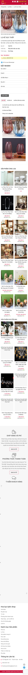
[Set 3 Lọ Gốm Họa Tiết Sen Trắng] (21, 227)
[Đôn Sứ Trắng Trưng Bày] (21, 178)
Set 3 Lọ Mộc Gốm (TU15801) (7, 311)
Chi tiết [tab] (3, 100)
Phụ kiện (3, 653)
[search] (22, 4)
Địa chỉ (3, 82)
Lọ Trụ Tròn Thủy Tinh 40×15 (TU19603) (7, 212)
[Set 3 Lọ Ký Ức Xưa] (21, 301)
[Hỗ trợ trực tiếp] (24, 667)
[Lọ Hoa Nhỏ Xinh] (21, 277)
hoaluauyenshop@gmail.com (9, 666)
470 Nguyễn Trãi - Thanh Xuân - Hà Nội (12, 659)
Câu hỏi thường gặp (6, 621)
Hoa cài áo (3, 648)
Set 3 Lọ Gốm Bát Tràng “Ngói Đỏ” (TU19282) (7, 261)
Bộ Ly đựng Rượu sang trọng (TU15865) (7, 361)
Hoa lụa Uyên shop (21, 671)
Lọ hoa (2, 632)
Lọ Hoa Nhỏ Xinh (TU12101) (21, 287)
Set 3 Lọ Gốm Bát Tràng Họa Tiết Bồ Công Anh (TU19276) (21, 262)
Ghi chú (3, 86)
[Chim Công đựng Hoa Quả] (7, 404)
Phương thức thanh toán (14, 459)
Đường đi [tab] (9, 100)
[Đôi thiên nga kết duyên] (7, 328)
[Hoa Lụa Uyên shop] (3, 2)
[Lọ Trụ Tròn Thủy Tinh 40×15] (7, 203)
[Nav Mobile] (25, 4)
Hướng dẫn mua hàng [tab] (19, 100)
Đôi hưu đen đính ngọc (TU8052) (21, 413)
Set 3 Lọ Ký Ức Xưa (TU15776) (21, 311)
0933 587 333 (10, 58)
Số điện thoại (4, 77)
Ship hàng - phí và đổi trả (7, 619)
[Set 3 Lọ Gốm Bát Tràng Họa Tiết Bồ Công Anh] (21, 251)
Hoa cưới (3, 636)
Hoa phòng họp (5, 639)
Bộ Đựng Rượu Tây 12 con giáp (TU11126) (20, 388)
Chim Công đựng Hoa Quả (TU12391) (7, 413)
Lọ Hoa (9, 7)
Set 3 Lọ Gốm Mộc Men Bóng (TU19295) (21, 212)
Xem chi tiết (14, 449)
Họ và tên (3, 68)
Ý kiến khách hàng (14, 482)
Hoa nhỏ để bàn (5, 641)
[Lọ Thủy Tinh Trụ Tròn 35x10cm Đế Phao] (7, 178)
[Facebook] (13, 1)
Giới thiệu (3, 609)
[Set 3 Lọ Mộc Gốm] (7, 301)
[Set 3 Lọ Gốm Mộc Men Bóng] (21, 203)
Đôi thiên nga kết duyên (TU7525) (7, 338)
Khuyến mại (4, 611)
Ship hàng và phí (14, 436)
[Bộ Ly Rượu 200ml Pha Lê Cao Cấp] (7, 380)
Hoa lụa (3, 629)
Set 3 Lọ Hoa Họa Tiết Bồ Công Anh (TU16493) (7, 287)
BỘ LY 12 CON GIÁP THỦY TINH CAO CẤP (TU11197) (20, 364)
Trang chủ (3, 7)
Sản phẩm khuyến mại (9, 319)
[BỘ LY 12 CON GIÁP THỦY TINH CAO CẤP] (21, 353)
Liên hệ (3, 623)
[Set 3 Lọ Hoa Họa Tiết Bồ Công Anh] (7, 277)
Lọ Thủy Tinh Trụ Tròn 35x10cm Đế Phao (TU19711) (7, 189)
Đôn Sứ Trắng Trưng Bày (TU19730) (21, 188)
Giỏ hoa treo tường (5, 646)
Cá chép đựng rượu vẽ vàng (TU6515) (20, 338)
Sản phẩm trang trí (5, 634)
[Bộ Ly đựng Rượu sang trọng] (7, 352)
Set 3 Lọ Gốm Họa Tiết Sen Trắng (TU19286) (21, 237)
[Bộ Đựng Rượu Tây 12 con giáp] (21, 379)
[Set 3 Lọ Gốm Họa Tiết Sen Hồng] (7, 227)
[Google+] (15, 1)
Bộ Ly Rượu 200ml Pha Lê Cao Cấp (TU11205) (7, 390)
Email (3, 73)
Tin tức (2, 614)
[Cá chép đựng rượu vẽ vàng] (21, 328)
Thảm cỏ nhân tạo (5, 651)
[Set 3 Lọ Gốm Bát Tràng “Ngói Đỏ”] (7, 251)
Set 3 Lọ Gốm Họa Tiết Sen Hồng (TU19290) (7, 237)
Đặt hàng (4, 95)
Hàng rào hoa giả (5, 643)
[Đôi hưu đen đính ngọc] (21, 404)
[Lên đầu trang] (24, 664)
